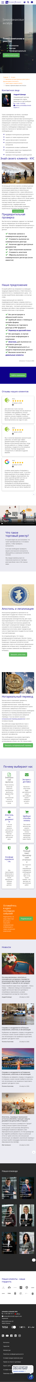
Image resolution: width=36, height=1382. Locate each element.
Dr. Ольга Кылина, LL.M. (9, 1212)
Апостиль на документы (9, 818)
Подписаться (26, 919)
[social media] (3, 1335)
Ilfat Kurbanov (6, 1145)
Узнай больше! (18, 211)
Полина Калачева (7, 1041)
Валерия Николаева (7, 1245)
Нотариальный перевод (17, 696)
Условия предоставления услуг (13, 1358)
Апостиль (12, 342)
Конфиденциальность (9, 859)
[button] (24, 2)
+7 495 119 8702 (20, 103)
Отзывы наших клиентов (15, 391)
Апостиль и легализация (18, 608)
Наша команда (10, 1170)
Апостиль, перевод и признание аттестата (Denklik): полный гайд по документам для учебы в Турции (16, 1119)
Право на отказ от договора (12, 1362)
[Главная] (14, 2)
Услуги (13, 77)
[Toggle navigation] (3, 2)
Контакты (6, 1342)
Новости (6, 947)
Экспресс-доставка (26, 780)
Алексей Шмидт (6, 1190)
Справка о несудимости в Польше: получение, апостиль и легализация (16, 1029)
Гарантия (6, 1346)
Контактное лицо (11, 90)
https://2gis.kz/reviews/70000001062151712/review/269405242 (7, 431)
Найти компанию (11, 55)
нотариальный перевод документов (13, 719)
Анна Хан (24, 1246)
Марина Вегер (26, 1219)
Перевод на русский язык (19, 330)
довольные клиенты (15, 355)
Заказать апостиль (18, 654)
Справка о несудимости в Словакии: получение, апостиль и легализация (16, 1073)
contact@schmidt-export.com (13, 1316)
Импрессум (6, 1350)
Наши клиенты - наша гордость (13, 1280)
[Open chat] (30, 1376)
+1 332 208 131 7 (9, 1313)
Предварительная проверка (13, 216)
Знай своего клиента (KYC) (14, 83)
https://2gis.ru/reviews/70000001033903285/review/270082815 (7, 402)
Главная (5, 77)
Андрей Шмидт (20, 94)
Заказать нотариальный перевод (18, 745)
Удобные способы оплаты (27, 818)
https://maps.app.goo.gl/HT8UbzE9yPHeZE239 (7, 464)
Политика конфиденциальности (13, 1354)
